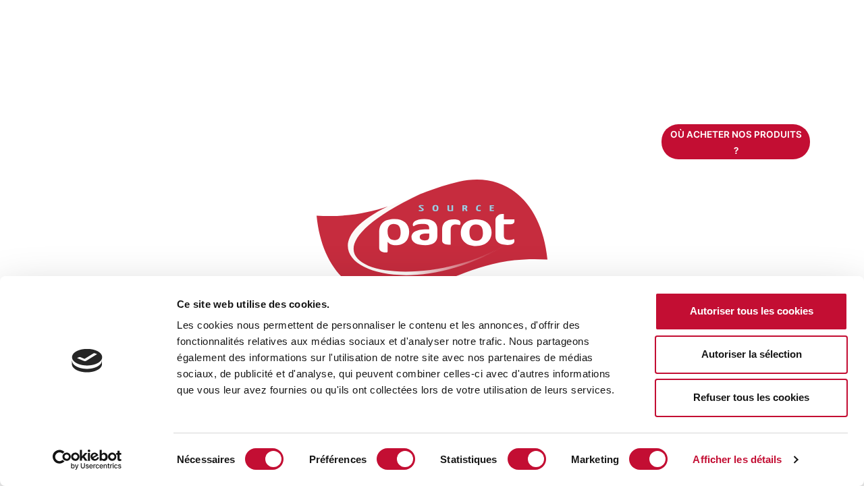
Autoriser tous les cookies (751, 311)
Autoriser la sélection (751, 354)
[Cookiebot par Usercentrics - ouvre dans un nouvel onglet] (87, 460)
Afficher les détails (737, 459)
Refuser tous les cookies (751, 397)
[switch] (396, 459)
